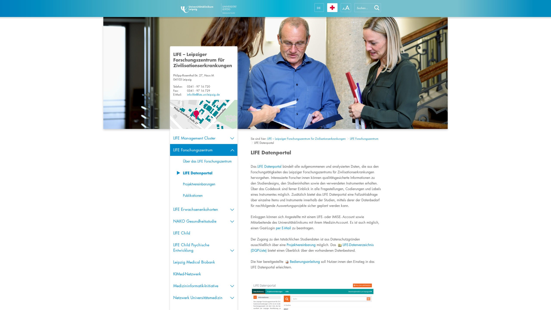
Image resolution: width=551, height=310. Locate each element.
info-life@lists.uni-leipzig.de (203, 94)
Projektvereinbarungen (199, 184)
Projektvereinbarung (301, 245)
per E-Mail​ (283, 228)
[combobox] (363, 7)
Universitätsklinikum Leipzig (221, 8)
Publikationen (193, 195)
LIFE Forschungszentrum (364, 139)
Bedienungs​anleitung (305, 261)
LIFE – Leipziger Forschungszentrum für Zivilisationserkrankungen (306, 139)
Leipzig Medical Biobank (194, 262)
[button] (377, 7)
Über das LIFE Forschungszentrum (207, 161)
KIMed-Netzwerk (187, 273)
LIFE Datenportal (197, 172)
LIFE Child (181, 233)
